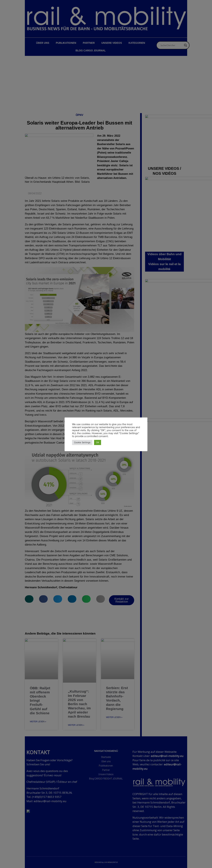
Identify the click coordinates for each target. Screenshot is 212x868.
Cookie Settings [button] (82, 442)
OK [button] (97, 442)
